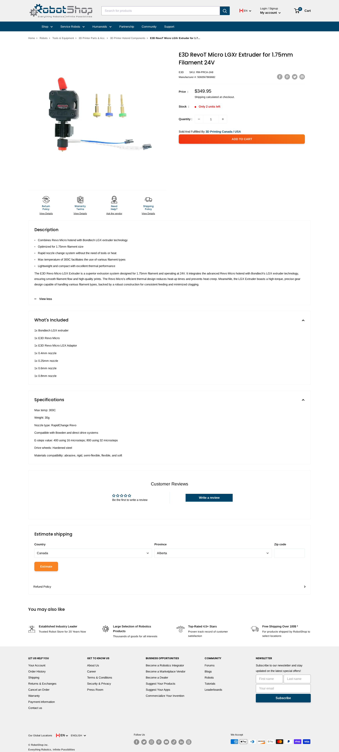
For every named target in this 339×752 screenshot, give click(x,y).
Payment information (41, 701)
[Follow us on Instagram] (151, 742)
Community (149, 26)
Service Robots (70, 26)
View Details (46, 213)
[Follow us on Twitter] (144, 742)
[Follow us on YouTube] (166, 742)
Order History (37, 671)
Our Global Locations (40, 735)
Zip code (280, 544)
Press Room (95, 689)
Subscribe (283, 698)
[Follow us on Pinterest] (159, 742)
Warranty (34, 695)
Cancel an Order (38, 689)
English (77, 735)
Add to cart (242, 139)
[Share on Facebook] (279, 77)
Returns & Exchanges (42, 683)
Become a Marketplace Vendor (165, 671)
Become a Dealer (157, 677)
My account (269, 12)
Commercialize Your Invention (165, 695)
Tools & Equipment (63, 38)
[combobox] (160, 10)
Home (31, 38)
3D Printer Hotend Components (127, 38)
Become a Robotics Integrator (165, 665)
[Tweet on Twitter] (294, 77)
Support (169, 26)
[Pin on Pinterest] (287, 77)
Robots (44, 38)
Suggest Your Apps (158, 689)
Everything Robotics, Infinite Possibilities (51, 749)
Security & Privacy (99, 683)
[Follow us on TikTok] (174, 742)
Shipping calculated (207, 97)
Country (40, 544)
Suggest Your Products (160, 683)
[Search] (225, 10)
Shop (45, 26)
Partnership (126, 26)
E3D (181, 72)
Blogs (208, 671)
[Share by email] (302, 77)
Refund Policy (42, 586)
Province (160, 544)
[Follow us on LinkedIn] (181, 742)
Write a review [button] (209, 497)
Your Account (36, 665)
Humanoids (100, 26)
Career (91, 671)
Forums (210, 665)
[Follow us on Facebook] (136, 742)
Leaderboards (213, 689)
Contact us (35, 707)
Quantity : (185, 119)
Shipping (33, 677)
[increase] (223, 119)
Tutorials (210, 683)
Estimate (46, 566)
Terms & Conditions (99, 677)
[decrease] (199, 119)
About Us (93, 665)
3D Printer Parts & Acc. (92, 38)
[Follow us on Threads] (188, 742)
